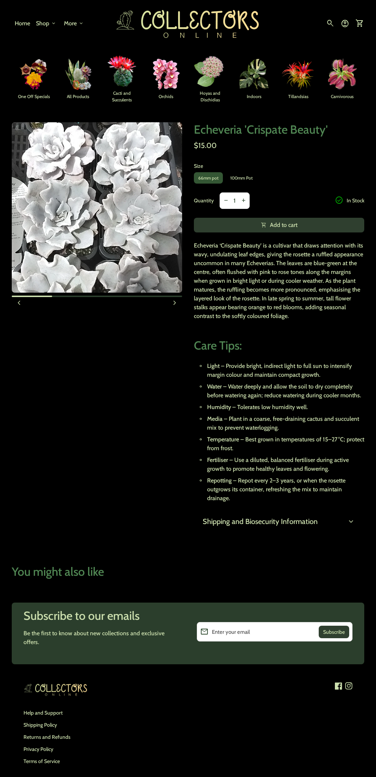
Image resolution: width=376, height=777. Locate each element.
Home (22, 23)
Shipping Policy (40, 725)
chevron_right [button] (174, 303)
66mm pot (208, 178)
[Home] (188, 22)
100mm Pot (241, 178)
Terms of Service (42, 761)
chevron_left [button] (19, 303)
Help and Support (43, 712)
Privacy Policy (38, 749)
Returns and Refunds (47, 737)
